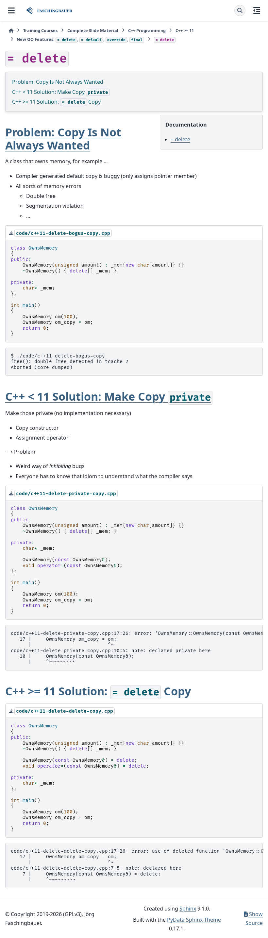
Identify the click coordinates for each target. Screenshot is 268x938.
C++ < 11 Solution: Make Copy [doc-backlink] (108, 396)
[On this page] (257, 10)
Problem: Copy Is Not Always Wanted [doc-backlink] (63, 138)
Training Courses (40, 30)
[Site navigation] (11, 10)
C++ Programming (147, 30)
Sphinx (187, 908)
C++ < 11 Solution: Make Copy (60, 92)
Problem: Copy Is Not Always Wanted (57, 81)
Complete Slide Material (92, 30)
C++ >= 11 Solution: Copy (56, 101)
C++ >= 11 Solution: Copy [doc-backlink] (98, 691)
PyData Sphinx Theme (194, 919)
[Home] (11, 30)
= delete (180, 139)
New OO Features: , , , (79, 39)
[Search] (239, 10)
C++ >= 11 (185, 30)
